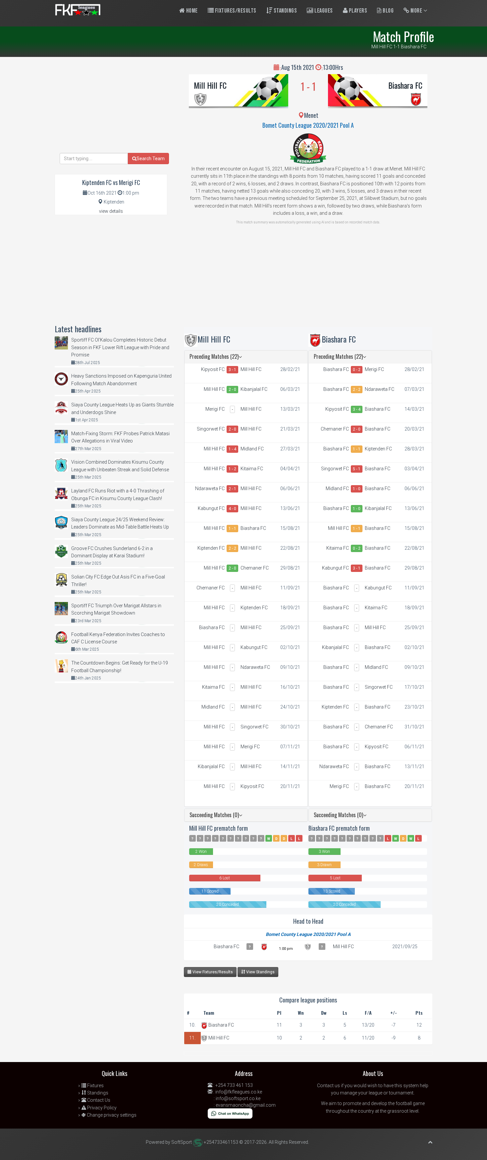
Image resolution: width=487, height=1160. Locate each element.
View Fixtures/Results (212, 972)
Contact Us (98, 1100)
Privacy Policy (101, 1107)
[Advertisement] (308, 280)
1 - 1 (232, 528)
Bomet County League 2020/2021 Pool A (308, 125)
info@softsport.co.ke (238, 1098)
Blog (388, 10)
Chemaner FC (255, 568)
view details (111, 211)
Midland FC (252, 448)
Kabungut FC (211, 508)
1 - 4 (232, 449)
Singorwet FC (211, 429)
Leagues (323, 10)
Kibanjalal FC (254, 389)
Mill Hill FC (210, 85)
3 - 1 (232, 369)
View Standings (260, 972)
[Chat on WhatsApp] (230, 1113)
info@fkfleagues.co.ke (238, 1091)
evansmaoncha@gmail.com (246, 1105)
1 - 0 (356, 489)
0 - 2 (356, 369)
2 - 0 (232, 389)
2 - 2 (232, 548)
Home (191, 10)
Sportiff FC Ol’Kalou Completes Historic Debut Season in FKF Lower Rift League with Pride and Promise (120, 347)
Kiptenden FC (211, 548)
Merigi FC (215, 409)
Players (357, 10)
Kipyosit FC (213, 369)
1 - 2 (232, 469)
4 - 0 (232, 508)
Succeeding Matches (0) (214, 815)
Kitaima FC (252, 468)
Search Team (150, 158)
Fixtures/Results (235, 10)
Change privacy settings (111, 1115)
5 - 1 (356, 469)
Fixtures (95, 1085)
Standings (284, 10)
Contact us (328, 1085)
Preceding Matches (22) (214, 356)
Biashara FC (405, 85)
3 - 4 (356, 409)
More (416, 10)
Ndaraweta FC (210, 488)
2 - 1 (232, 489)
